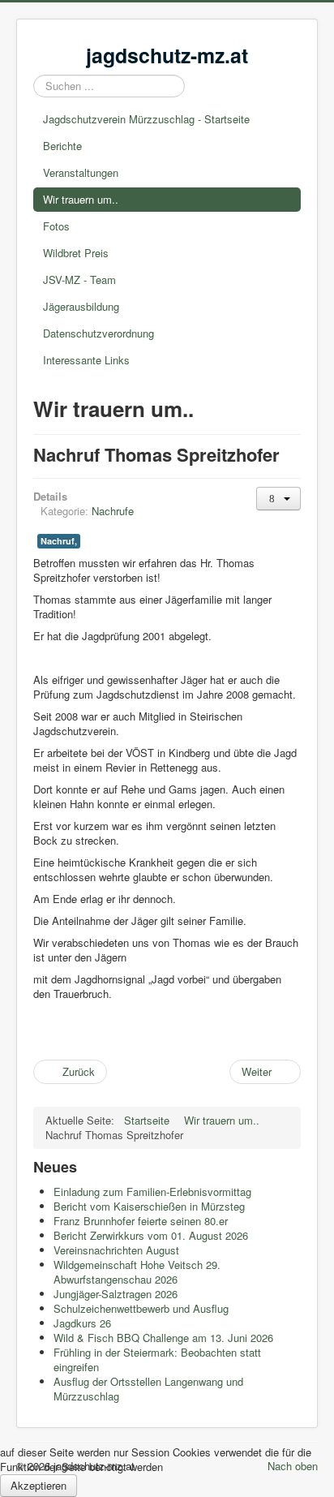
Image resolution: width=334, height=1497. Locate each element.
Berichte (62, 145)
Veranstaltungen (80, 172)
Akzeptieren (38, 1485)
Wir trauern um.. (80, 199)
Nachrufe (113, 510)
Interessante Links (86, 360)
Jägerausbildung (81, 306)
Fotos (56, 226)
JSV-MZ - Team (79, 279)
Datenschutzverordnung (98, 333)
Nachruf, (59, 541)
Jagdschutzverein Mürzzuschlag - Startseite (146, 119)
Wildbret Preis (76, 252)
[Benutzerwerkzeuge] (278, 498)
